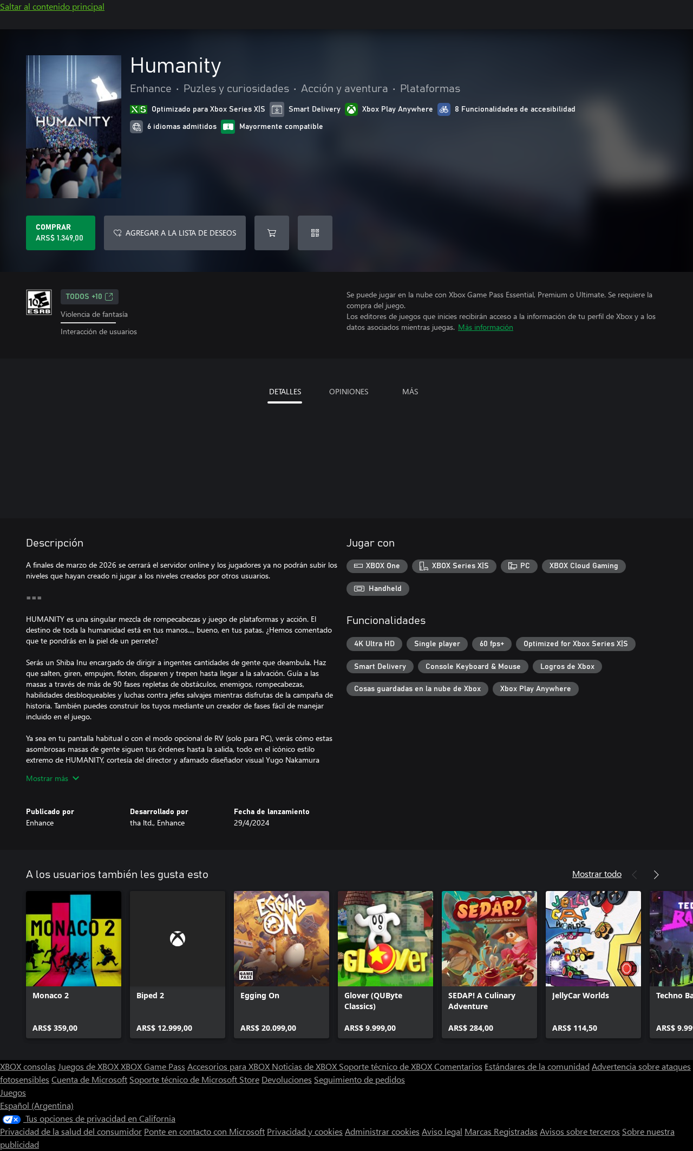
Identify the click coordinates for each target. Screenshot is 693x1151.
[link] (73, 964)
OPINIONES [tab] (348, 391)
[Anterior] (634, 874)
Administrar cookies (382, 1131)
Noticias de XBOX (305, 1066)
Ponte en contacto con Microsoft (204, 1131)
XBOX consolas (28, 1066)
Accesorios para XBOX (229, 1066)
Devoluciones (286, 1079)
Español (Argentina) (37, 1105)
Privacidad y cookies (305, 1131)
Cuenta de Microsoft (89, 1079)
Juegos (13, 1092)
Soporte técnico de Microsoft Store (194, 1079)
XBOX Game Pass (153, 1066)
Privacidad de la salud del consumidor (71, 1131)
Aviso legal (442, 1131)
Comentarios (458, 1066)
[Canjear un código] (315, 233)
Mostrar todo (597, 873)
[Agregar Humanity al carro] (271, 233)
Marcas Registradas (501, 1131)
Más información (485, 327)
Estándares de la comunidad (537, 1066)
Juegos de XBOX (89, 1066)
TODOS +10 (84, 297)
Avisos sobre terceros (580, 1131)
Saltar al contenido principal (52, 6)
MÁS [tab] (410, 391)
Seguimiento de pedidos (359, 1079)
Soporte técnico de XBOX (386, 1066)
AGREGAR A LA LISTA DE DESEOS (181, 232)
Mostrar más (47, 778)
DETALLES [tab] (285, 391)
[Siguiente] (656, 874)
